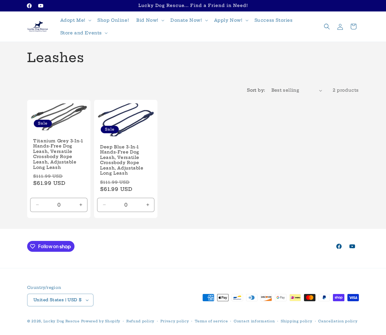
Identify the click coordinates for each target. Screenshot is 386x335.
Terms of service (211, 321)
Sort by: (256, 90)
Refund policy (140, 321)
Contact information (254, 321)
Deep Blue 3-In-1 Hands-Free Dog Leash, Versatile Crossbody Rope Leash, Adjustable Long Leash (122, 160)
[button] (75, 20)
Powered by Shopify (101, 321)
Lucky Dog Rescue (61, 321)
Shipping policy (296, 321)
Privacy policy (174, 321)
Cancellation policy (337, 321)
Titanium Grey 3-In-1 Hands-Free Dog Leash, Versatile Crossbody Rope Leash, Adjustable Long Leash (58, 154)
